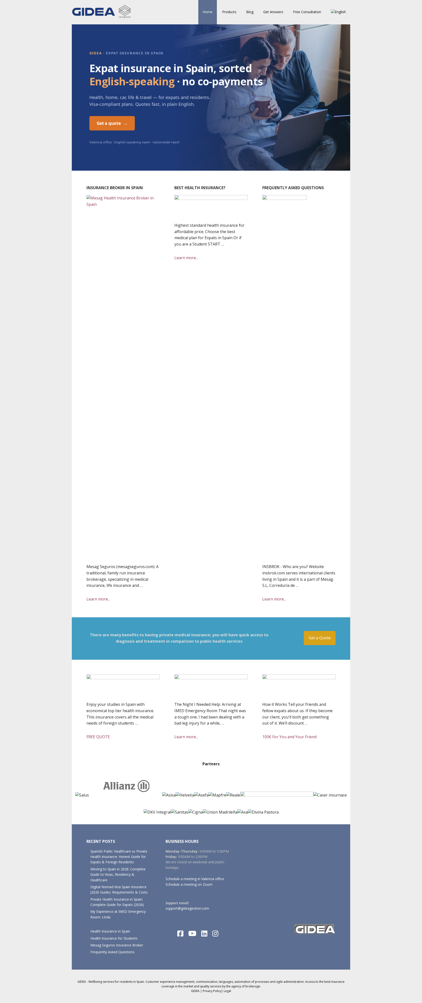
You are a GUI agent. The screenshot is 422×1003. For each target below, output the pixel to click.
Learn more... (107, 599)
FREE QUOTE (107, 737)
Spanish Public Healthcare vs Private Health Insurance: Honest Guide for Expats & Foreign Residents (118, 857)
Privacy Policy (212, 991)
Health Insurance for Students (113, 938)
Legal (227, 991)
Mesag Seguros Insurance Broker (116, 945)
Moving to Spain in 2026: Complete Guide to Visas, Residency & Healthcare (118, 874)
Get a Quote (320, 637)
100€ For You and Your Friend (298, 737)
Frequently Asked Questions (112, 952)
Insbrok (103, 12)
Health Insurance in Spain (110, 931)
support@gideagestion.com (187, 908)
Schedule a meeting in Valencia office (195, 878)
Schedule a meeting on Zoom (189, 884)
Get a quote (112, 123)
